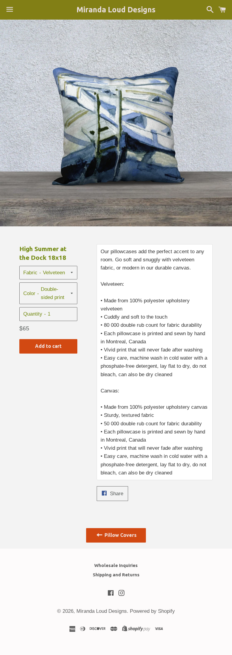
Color (29, 293)
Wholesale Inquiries (116, 565)
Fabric (30, 273)
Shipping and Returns (116, 574)
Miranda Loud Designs (116, 9)
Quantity (32, 314)
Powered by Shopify (152, 611)
